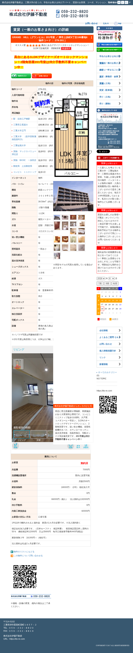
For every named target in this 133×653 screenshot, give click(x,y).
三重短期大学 (19, 145)
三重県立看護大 (20, 124)
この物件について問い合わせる (28, 555)
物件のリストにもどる (24, 551)
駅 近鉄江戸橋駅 (21, 119)
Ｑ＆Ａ (106, 23)
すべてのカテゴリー (107, 372)
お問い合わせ (91, 23)
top (119, 23)
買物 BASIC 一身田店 (24, 160)
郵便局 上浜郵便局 (22, 166)
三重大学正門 (19, 130)
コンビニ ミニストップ (24, 172)
